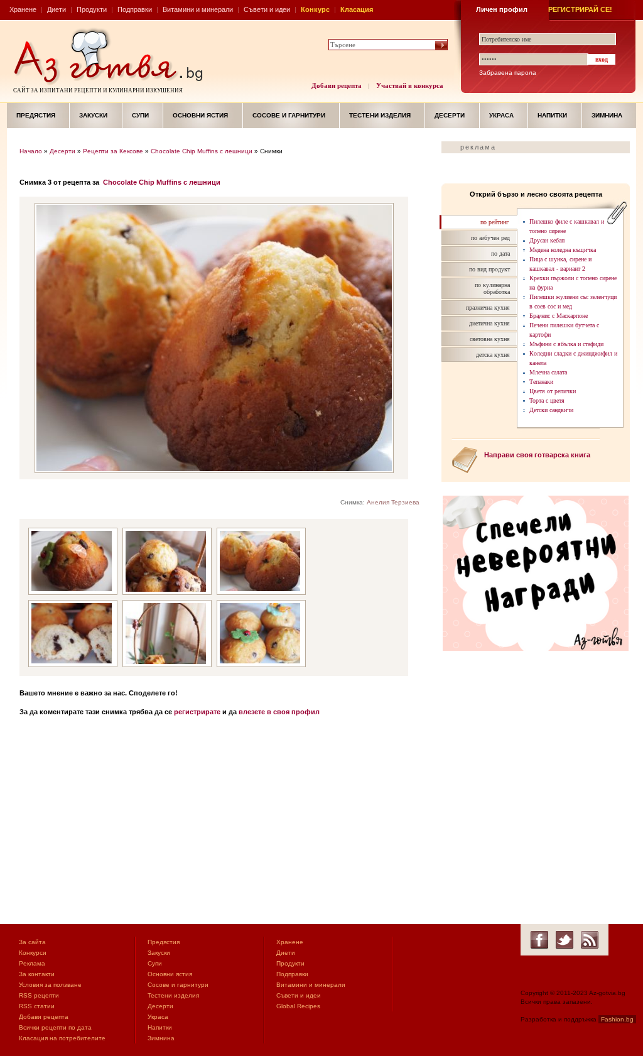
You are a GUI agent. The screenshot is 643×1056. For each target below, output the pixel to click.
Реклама (32, 963)
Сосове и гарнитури (288, 115)
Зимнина (607, 115)
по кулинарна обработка (492, 288)
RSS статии (37, 1006)
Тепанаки (541, 381)
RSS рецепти (39, 995)
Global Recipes (298, 1006)
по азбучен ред (490, 237)
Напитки (552, 115)
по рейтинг (494, 222)
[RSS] (589, 939)
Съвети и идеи (267, 9)
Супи (140, 115)
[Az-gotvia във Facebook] (539, 939)
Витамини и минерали (198, 9)
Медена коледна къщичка (562, 249)
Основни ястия (200, 115)
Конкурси (32, 952)
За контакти (37, 974)
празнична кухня (488, 307)
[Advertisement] (224, 824)
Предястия (35, 115)
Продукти (92, 9)
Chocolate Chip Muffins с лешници (201, 151)
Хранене (22, 9)
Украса (501, 115)
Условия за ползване (50, 984)
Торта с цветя (547, 400)
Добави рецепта (336, 85)
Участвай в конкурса (409, 85)
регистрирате (197, 712)
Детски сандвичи (551, 409)
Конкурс (315, 9)
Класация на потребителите (62, 1038)
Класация (356, 9)
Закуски (93, 115)
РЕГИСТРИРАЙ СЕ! (580, 9)
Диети (56, 9)
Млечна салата (548, 372)
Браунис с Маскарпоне (558, 315)
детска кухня (493, 354)
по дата (500, 253)
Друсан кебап (547, 240)
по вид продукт (489, 269)
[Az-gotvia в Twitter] (564, 939)
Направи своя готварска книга (537, 455)
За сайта (32, 942)
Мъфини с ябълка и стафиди (566, 343)
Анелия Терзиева (393, 502)
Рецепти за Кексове (113, 151)
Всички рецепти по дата (55, 1027)
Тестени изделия (380, 115)
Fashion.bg (617, 1019)
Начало (30, 151)
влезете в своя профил (279, 712)
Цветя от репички (552, 391)
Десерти (450, 115)
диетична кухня (489, 323)
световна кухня (490, 338)
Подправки (134, 9)
